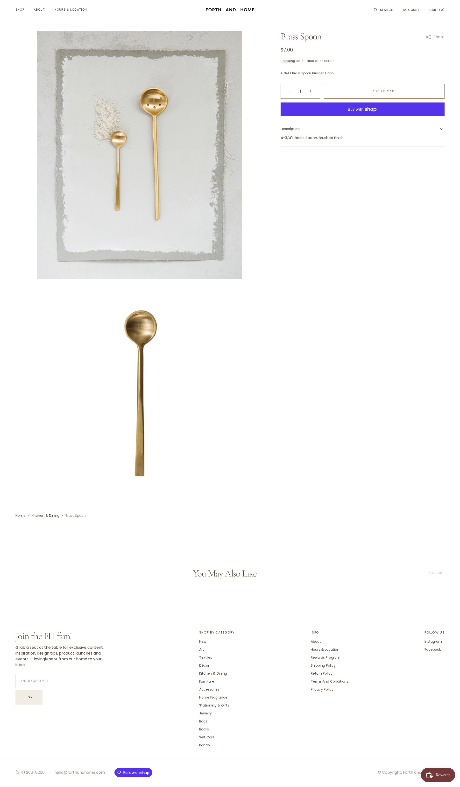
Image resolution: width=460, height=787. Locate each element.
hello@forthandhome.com (79, 772)
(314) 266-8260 (30, 772)
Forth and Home (418, 772)
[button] (383, 9)
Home (20, 515)
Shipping (288, 61)
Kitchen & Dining (45, 515)
